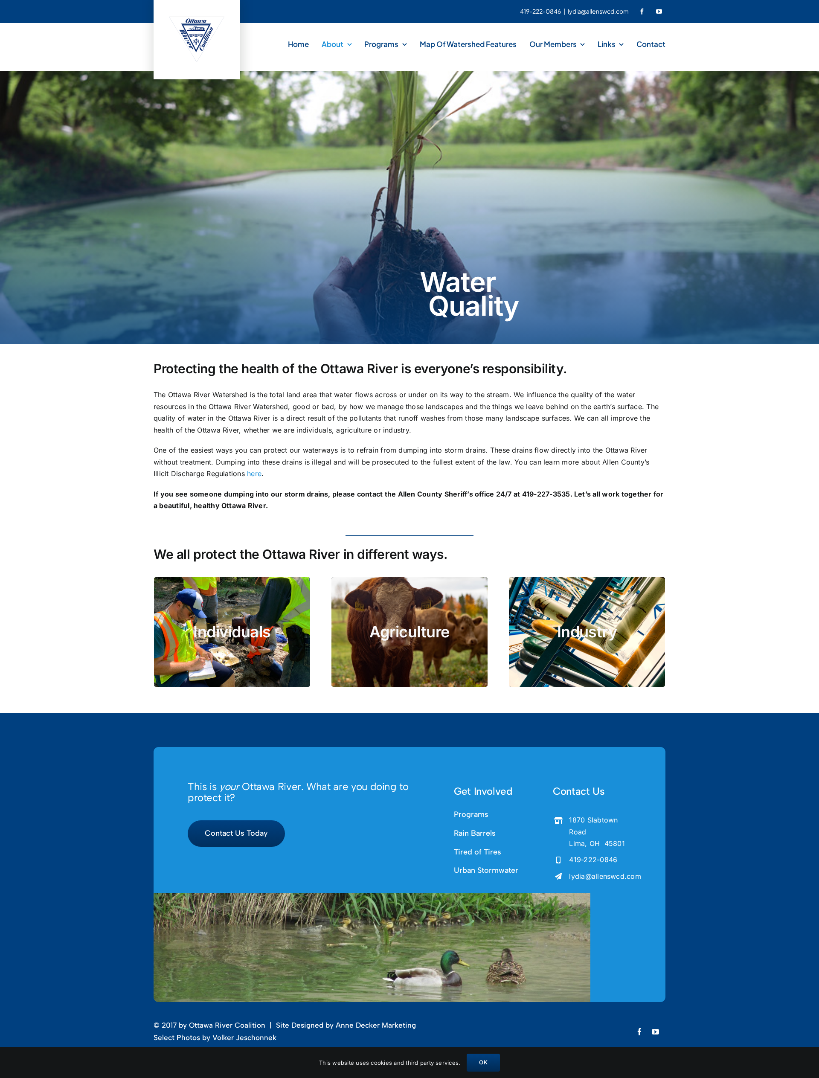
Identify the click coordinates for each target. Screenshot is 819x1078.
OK (483, 1062)
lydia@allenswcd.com (605, 876)
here (254, 473)
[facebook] (642, 11)
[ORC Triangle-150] (196, 20)
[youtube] (659, 11)
